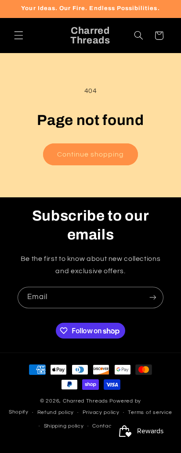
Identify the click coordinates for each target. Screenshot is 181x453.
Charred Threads (85, 401)
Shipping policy (64, 426)
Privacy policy (101, 412)
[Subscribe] (153, 297)
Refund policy (55, 412)
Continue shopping (90, 154)
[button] (18, 35)
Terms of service (150, 412)
